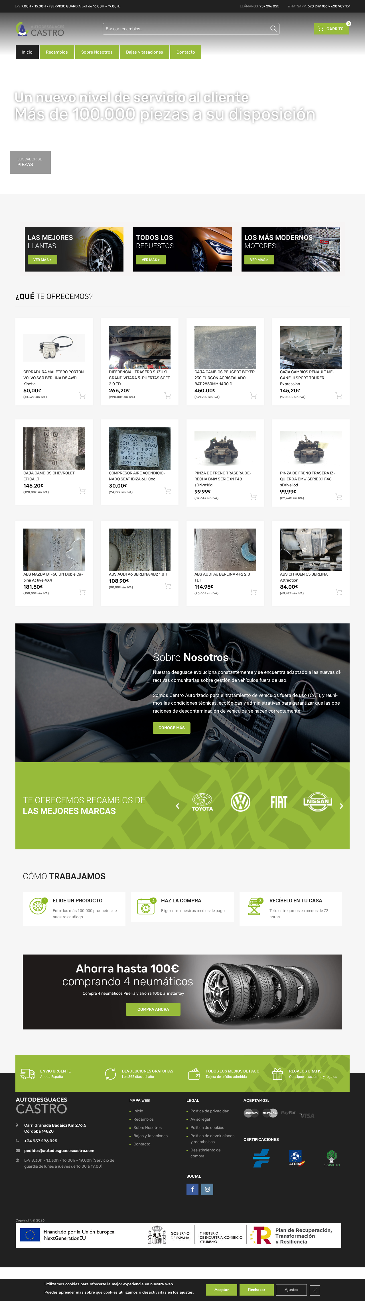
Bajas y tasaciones (144, 52)
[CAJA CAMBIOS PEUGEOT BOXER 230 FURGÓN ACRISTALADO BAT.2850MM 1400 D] (225, 348)
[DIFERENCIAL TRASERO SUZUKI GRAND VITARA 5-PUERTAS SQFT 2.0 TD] (140, 348)
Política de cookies (207, 1127)
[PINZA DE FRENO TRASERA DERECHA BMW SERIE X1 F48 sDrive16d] (225, 448)
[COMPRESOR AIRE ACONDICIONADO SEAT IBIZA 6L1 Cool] (140, 449)
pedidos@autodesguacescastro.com (59, 1151)
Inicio (27, 52)
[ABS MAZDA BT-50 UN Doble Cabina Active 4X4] (54, 550)
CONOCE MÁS (172, 727)
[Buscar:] (191, 28)
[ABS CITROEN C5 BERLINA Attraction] (311, 550)
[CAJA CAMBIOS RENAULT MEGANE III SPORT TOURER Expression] (311, 348)
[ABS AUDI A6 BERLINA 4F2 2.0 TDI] (225, 550)
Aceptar (221, 1289)
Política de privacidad (209, 1111)
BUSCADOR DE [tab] (29, 162)
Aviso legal (200, 1119)
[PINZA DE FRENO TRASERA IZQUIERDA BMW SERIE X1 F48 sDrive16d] (311, 448)
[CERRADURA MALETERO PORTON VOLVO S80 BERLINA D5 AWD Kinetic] (54, 347)
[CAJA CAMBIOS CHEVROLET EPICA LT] (54, 448)
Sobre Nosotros (97, 52)
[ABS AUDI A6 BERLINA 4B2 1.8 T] (140, 550)
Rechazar (256, 1289)
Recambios (57, 52)
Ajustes (291, 1289)
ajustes (186, 1292)
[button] (177, 805)
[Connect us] (192, 1189)
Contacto (186, 52)
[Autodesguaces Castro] (40, 29)
